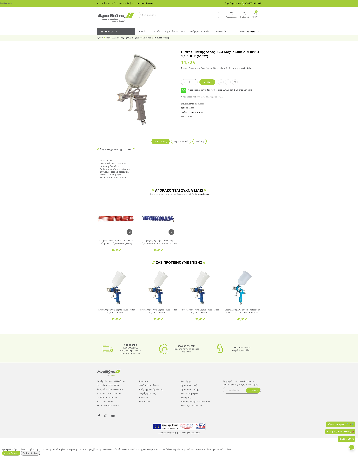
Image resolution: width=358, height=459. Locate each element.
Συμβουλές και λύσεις (149, 385)
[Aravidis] (116, 17)
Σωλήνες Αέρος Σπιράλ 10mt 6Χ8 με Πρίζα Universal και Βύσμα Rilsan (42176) (158, 242)
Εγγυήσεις (185, 397)
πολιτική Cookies (223, 449)
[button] (142, 15)
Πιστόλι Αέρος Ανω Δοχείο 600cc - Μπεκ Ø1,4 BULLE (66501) (116, 311)
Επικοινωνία (144, 401)
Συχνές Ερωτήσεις (147, 393)
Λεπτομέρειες (161, 141)
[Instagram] (105, 416)
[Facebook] (99, 416)
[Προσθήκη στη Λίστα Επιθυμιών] (221, 82)
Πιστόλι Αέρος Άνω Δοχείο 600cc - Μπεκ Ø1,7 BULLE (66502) (158, 311)
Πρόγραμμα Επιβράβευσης (151, 389)
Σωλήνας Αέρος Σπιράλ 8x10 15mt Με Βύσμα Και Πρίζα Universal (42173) (116, 242)
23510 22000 (113, 385)
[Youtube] (113, 416)
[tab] (160, 141)
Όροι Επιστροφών (189, 393)
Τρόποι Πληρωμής (189, 385)
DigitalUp (172, 432)
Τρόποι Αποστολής (190, 389)
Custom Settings (30, 453)
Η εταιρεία (143, 381)
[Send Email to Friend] (235, 82)
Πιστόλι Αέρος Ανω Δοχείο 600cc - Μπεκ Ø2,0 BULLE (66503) (200, 311)
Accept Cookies (11, 453)
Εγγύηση (200, 141)
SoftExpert (195, 432)
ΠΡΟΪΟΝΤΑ (111, 31)
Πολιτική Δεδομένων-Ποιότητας (195, 401)
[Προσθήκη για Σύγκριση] (228, 82)
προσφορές (252, 31)
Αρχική (100, 38)
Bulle (190, 116)
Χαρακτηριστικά (181, 141)
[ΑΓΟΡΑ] (129, 232)
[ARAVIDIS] (109, 372)
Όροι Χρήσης (187, 381)
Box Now (143, 397)
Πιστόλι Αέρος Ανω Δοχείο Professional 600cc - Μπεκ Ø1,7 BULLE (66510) (242, 311)
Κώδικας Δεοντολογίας (191, 405)
